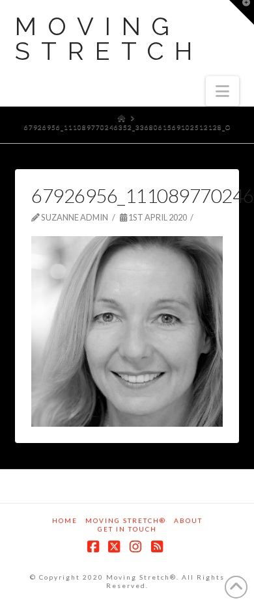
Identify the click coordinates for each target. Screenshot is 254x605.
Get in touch (127, 529)
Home (65, 520)
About (188, 520)
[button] (222, 91)
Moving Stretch (109, 39)
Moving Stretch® (125, 520)
